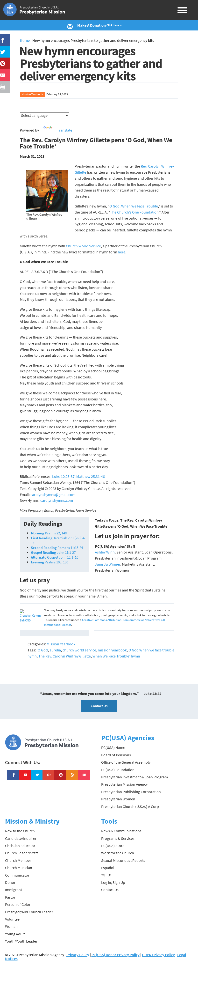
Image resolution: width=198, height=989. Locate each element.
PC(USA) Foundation (117, 769)
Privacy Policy (77, 954)
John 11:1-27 (53, 552)
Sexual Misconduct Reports (123, 860)
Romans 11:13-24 (57, 547)
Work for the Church (117, 852)
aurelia (55, 650)
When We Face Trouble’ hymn (116, 656)
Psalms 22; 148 (49, 533)
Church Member (18, 860)
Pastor (10, 897)
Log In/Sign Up (113, 882)
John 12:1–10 (54, 557)
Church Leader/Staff (21, 852)
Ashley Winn (105, 552)
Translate (64, 130)
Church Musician (18, 867)
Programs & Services (117, 838)
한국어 (107, 875)
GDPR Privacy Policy (158, 954)
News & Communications (121, 830)
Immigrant (13, 889)
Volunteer (13, 919)
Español (107, 867)
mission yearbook (112, 650)
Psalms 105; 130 (49, 562)
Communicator (17, 875)
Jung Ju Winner (107, 564)
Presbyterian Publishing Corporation (131, 791)
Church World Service (83, 246)
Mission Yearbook (32, 94)
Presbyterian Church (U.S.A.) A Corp (130, 806)
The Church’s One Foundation (134, 212)
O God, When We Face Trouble (133, 206)
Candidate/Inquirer (20, 838)
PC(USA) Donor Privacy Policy (116, 954)
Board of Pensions (116, 755)
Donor (10, 882)
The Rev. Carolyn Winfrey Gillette (64, 656)
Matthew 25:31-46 (90, 476)
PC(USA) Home (113, 747)
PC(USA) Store (112, 845)
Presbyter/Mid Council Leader (29, 911)
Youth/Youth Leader (21, 941)
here (121, 252)
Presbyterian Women (118, 799)
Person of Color (17, 904)
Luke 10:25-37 (63, 476)
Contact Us (99, 705)
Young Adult (15, 933)
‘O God (42, 650)
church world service (79, 650)
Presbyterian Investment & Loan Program (134, 777)
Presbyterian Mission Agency (124, 784)
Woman (11, 926)
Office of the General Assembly (125, 762)
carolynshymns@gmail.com (52, 494)
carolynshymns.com (56, 500)
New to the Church (20, 830)
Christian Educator (20, 845)
